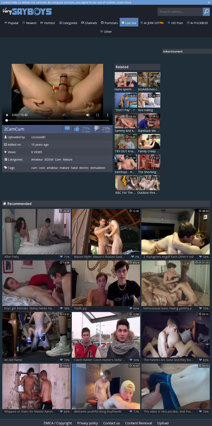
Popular (13, 23)
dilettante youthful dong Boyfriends (106, 411)
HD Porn (176, 23)
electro (84, 167)
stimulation (97, 167)
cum (34, 167)
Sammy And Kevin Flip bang (126, 131)
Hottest (49, 23)
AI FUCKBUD (199, 23)
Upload (163, 423)
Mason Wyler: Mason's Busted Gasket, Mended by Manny (107, 257)
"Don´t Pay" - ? (125, 110)
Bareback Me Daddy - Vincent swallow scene (149, 131)
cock (42, 167)
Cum (58, 159)
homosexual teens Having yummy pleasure (176, 308)
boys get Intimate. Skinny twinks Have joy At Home (37, 308)
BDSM (49, 159)
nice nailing (145, 110)
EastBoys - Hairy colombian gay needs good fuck (126, 172)
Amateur (37, 159)
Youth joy (106, 308)
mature (64, 167)
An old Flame (37, 360)
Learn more (124, 2)
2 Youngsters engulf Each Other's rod (176, 257)
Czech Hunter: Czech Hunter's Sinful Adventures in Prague (107, 360)
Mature (67, 159)
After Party (37, 257)
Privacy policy (87, 423)
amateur (52, 167)
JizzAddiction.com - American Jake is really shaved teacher (149, 89)
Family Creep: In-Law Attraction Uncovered (149, 151)
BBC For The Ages (126, 193)
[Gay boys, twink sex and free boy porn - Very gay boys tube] (27, 11)
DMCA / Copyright (58, 423)
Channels (90, 23)
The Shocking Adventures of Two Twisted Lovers (149, 172)
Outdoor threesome (148, 193)
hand (74, 167)
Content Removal (138, 423)
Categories (69, 23)
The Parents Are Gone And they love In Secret (176, 360)
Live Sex (130, 23)
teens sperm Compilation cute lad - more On (126, 89)
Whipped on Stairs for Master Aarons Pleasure (37, 411)
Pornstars (111, 23)
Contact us (111, 423)
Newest (31, 23)
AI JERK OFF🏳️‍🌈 (153, 23)
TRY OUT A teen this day (126, 151)
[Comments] (67, 130)
